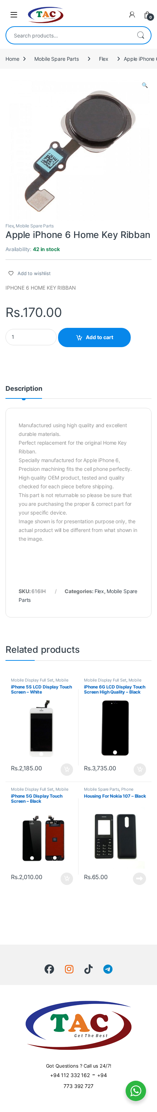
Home (12, 59)
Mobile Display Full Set (32, 680)
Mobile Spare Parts (56, 59)
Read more (139, 879)
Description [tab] (23, 388)
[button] (145, 85)
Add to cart (99, 337)
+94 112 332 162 (70, 1075)
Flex (103, 59)
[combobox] (68, 35)
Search (140, 35)
